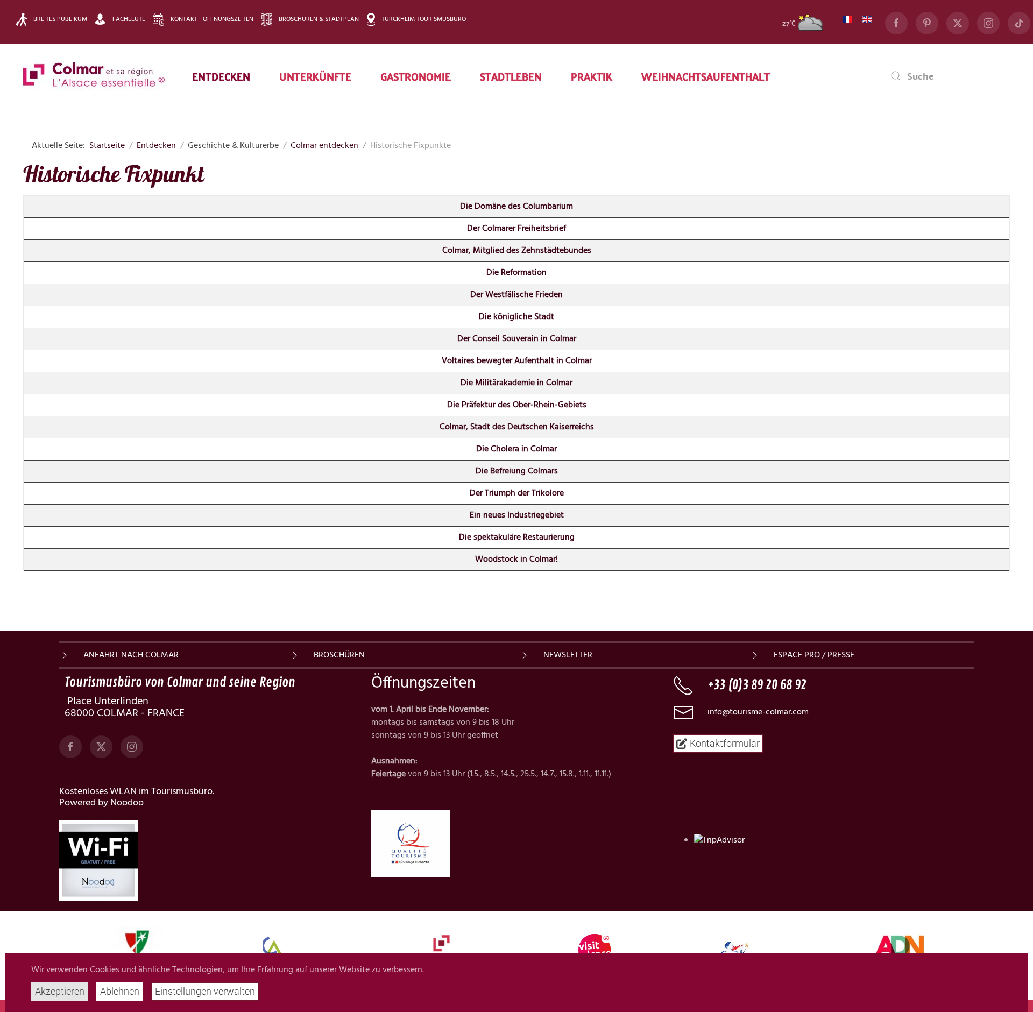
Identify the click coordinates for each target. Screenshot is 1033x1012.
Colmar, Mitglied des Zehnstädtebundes (516, 251)
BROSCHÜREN (339, 655)
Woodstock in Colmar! (516, 560)
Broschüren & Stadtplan (319, 19)
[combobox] (955, 76)
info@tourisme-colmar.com (758, 712)
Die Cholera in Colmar (516, 449)
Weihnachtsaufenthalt (705, 76)
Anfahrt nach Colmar (131, 655)
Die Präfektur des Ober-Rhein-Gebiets (516, 405)
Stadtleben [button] (511, 76)
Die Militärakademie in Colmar (516, 383)
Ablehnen (119, 991)
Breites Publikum (60, 19)
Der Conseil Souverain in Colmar (516, 339)
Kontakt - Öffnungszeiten (212, 19)
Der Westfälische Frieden (516, 295)
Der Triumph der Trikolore (517, 493)
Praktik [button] (591, 76)
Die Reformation (516, 273)
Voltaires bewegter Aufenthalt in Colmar (517, 361)
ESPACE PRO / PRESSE (814, 655)
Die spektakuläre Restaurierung (517, 537)
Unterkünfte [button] (315, 76)
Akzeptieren (59, 991)
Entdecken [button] (221, 76)
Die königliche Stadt (516, 317)
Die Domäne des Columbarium (516, 207)
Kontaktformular (725, 743)
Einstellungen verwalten (205, 991)
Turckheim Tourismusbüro (423, 19)
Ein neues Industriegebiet (517, 515)
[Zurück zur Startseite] (94, 75)
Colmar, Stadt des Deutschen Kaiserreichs (517, 427)
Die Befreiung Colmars (517, 471)
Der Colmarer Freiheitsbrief (516, 229)
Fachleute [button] (128, 19)
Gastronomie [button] (415, 76)
